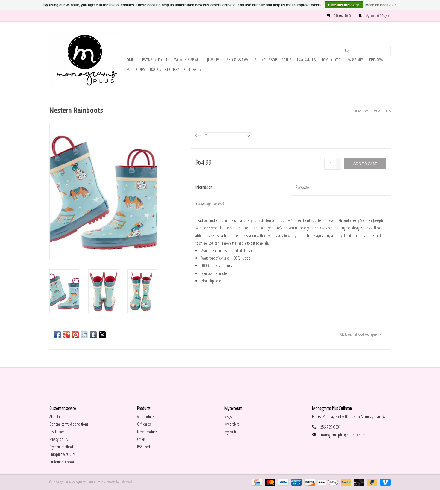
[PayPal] (345, 482)
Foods (140, 69)
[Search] (347, 50)
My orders (231, 424)
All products (145, 416)
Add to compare (368, 334)
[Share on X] (102, 334)
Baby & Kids (355, 60)
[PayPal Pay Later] (371, 482)
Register (230, 416)
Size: (199, 135)
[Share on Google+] (66, 334)
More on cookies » (381, 5)
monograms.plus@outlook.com (342, 435)
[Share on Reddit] (84, 334)
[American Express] (295, 482)
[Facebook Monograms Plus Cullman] (215, 381)
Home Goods (331, 60)
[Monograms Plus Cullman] (86, 60)
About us (55, 416)
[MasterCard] (269, 482)
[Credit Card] (256, 482)
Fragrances (306, 60)
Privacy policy (58, 439)
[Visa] (282, 482)
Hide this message (344, 5)
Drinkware (377, 60)
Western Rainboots (378, 111)
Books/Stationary (164, 69)
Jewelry (213, 60)
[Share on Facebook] (57, 334)
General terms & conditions (68, 424)
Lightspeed (125, 482)
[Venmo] (384, 482)
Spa (127, 69)
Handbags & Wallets (240, 60)
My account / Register (378, 15)
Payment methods (61, 447)
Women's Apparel (188, 60)
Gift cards (192, 69)
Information (203, 187)
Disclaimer (56, 432)
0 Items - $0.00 (342, 15)
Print (383, 334)
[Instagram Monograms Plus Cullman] (225, 381)
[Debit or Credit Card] (358, 482)
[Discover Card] (308, 482)
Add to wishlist (349, 334)
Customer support (62, 462)
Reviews (302, 187)
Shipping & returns (62, 454)
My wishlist (232, 432)
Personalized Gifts (154, 60)
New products (147, 432)
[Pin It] (75, 334)
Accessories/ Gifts (277, 60)
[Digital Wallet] (326, 482)
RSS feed (143, 447)
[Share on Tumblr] (93, 334)
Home (129, 60)
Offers (141, 439)
